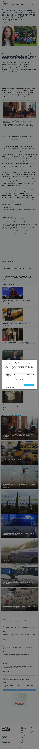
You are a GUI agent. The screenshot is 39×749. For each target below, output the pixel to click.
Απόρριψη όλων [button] (18, 384)
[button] (19, 371)
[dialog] (19, 374)
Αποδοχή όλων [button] (29, 384)
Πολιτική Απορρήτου (10, 369)
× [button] (35, 360)
